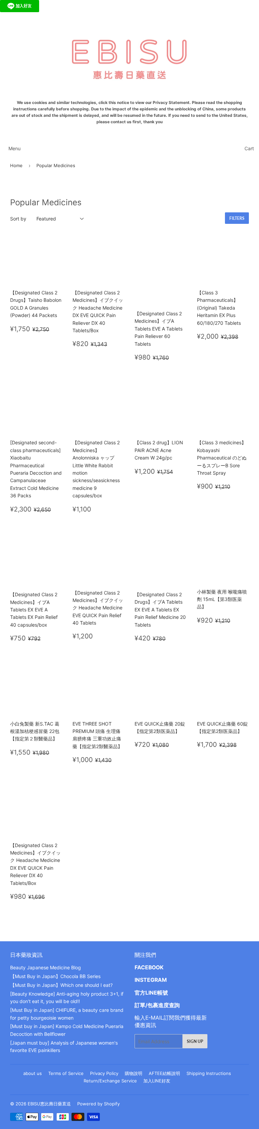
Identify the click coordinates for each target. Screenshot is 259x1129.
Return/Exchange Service (110, 1080)
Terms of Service (66, 1073)
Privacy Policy (104, 1073)
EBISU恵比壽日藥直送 (49, 1103)
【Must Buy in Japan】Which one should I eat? (61, 985)
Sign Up (195, 1041)
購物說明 (133, 1073)
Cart (249, 148)
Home (16, 165)
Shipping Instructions (208, 1073)
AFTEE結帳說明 (164, 1073)
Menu (14, 148)
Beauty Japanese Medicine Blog (45, 967)
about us (32, 1073)
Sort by (18, 218)
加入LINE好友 (156, 1080)
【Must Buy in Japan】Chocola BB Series (55, 976)
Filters (236, 218)
